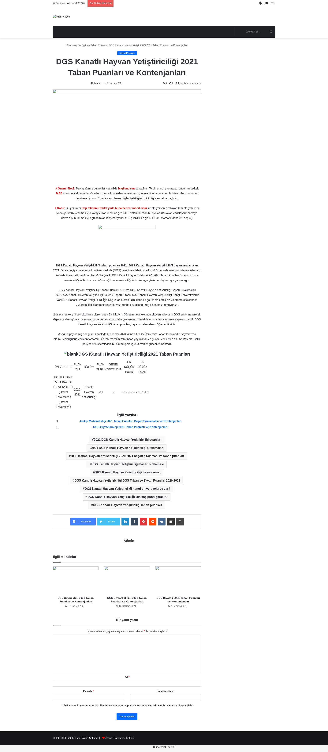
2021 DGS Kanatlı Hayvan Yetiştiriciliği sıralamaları (127, 447)
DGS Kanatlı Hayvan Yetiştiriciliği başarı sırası (127, 472)
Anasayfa (74, 45)
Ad (127, 677)
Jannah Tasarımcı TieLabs (120, 738)
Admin (96, 83)
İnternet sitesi (165, 691)
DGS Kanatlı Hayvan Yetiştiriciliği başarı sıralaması (127, 464)
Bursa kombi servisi (164, 747)
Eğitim (85, 45)
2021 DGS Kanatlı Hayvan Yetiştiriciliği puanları (127, 439)
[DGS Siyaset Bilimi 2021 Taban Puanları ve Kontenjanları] (127, 580)
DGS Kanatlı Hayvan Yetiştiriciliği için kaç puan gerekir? (127, 496)
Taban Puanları (99, 45)
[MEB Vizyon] (61, 16)
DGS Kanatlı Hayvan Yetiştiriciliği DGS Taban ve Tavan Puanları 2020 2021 (127, 480)
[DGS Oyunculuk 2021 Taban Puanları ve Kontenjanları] (76, 580)
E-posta (88, 691)
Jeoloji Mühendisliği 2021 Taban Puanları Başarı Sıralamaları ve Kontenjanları (130, 421)
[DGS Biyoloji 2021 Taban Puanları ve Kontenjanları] (178, 580)
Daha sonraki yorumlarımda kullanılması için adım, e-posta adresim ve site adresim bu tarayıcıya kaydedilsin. (128, 705)
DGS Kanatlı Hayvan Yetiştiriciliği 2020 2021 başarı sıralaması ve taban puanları (127, 456)
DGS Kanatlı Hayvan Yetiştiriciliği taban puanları (127, 505)
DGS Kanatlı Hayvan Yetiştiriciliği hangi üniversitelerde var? (127, 488)
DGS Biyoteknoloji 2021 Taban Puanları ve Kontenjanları (130, 427)
